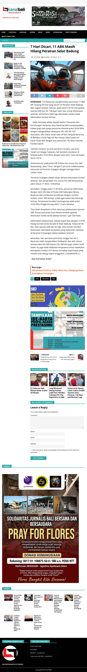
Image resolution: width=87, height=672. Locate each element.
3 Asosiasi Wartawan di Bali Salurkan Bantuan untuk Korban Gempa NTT (38, 601)
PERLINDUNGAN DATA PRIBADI (12, 664)
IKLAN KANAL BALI (35, 646)
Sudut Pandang (71, 32)
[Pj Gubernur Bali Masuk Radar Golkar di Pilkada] (39, 379)
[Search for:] (74, 40)
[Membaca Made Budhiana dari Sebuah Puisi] (8, 94)
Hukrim (32, 32)
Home (4, 32)
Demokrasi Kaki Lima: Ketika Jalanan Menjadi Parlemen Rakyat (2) (19, 56)
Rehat (40, 32)
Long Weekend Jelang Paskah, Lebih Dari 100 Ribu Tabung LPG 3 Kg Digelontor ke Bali (57, 392)
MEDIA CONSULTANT (8, 36)
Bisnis (48, 32)
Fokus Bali (12, 32)
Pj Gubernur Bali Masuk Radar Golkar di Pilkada (39, 390)
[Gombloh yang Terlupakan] (8, 103)
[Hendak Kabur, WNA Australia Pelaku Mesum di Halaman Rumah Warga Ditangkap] (69, 597)
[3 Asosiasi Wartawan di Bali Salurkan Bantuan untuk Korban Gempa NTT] (28, 597)
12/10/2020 (36, 57)
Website (33, 444)
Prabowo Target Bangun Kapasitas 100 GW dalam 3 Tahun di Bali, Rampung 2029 (17, 623)
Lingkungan (57, 32)
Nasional (23, 32)
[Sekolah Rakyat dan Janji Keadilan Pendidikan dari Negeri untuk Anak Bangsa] (8, 75)
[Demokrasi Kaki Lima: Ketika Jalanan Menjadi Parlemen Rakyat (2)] (8, 55)
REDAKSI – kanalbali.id (37, 653)
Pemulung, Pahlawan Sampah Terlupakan (20, 85)
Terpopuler (8, 46)
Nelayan (46, 279)
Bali (37, 279)
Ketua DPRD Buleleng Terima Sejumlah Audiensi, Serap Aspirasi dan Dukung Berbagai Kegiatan (18, 602)
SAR (54, 279)
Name (32, 431)
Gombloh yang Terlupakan (18, 102)
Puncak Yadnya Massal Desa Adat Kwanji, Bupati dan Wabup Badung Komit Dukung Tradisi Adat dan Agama (58, 603)
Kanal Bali (46, 57)
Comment (33, 415)
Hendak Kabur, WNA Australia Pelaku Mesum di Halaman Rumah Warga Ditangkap (78, 601)
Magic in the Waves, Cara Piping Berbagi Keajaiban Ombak (20, 66)
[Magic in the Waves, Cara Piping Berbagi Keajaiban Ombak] (8, 66)
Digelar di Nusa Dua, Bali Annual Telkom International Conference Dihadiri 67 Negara (38, 622)
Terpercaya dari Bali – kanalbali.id (41, 656)
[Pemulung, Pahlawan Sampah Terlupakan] (8, 86)
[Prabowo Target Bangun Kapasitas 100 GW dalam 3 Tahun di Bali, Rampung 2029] (8, 618)
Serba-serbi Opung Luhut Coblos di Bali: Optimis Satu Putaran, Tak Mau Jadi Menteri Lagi (76, 392)
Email (32, 438)
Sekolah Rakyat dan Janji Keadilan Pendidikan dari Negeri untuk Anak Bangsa (20, 76)
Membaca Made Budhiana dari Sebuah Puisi (19, 93)
